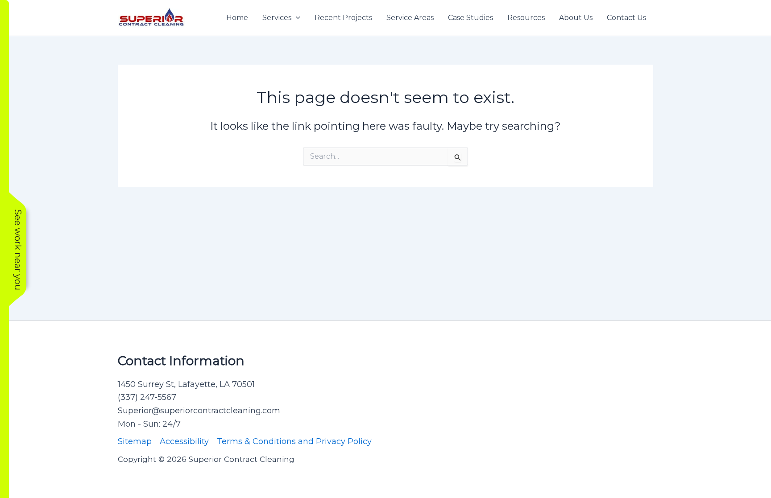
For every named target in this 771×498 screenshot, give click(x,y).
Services (276, 17)
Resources (526, 17)
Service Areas (410, 17)
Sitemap (135, 441)
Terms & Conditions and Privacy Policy (294, 441)
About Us (576, 17)
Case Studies (470, 17)
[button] (295, 18)
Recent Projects (343, 17)
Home (237, 17)
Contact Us (626, 17)
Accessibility (184, 441)
